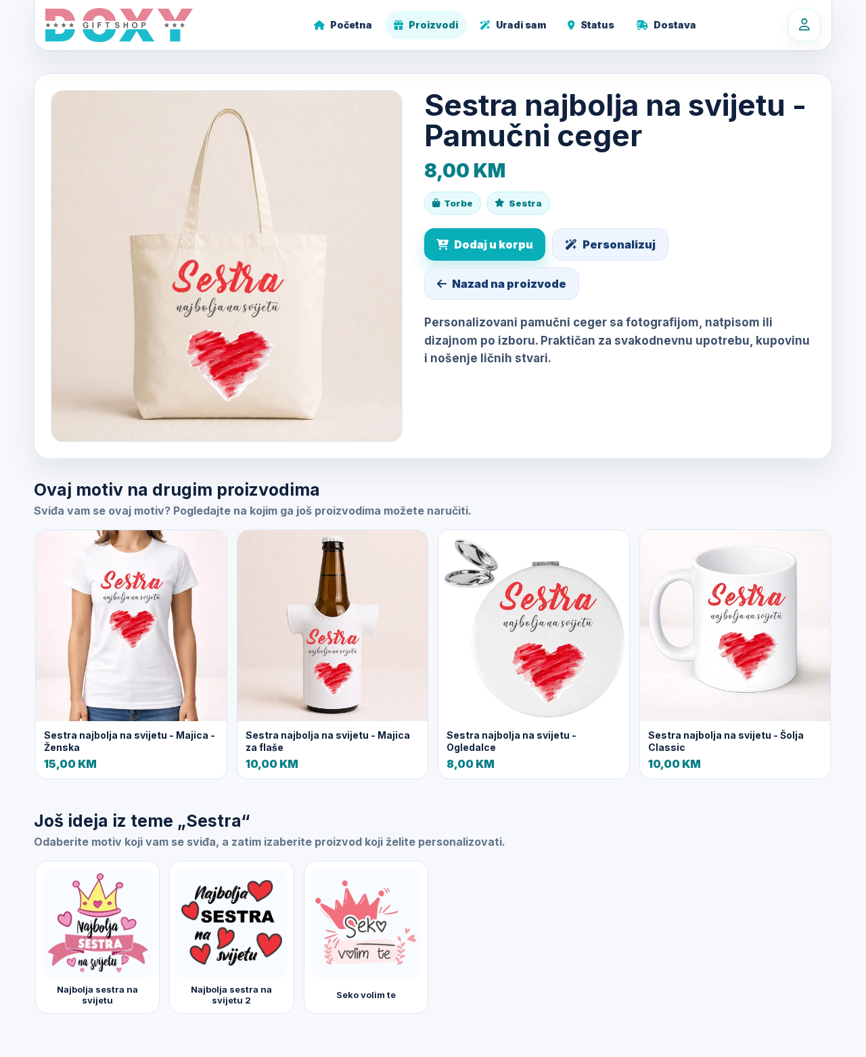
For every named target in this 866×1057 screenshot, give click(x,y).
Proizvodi (433, 24)
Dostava (675, 24)
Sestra (525, 203)
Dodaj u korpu (493, 244)
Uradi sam (521, 24)
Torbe (458, 203)
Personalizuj (619, 244)
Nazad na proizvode (509, 283)
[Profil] (804, 25)
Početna (351, 24)
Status (597, 24)
